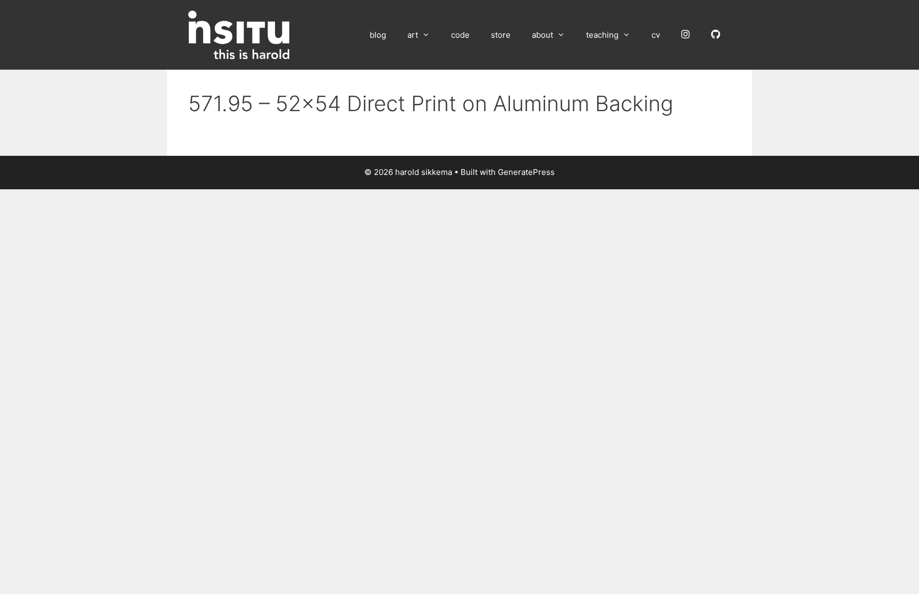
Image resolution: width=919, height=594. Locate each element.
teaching (602, 35)
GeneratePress (526, 172)
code (460, 35)
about (542, 35)
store (501, 35)
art (412, 35)
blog (378, 35)
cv (655, 35)
